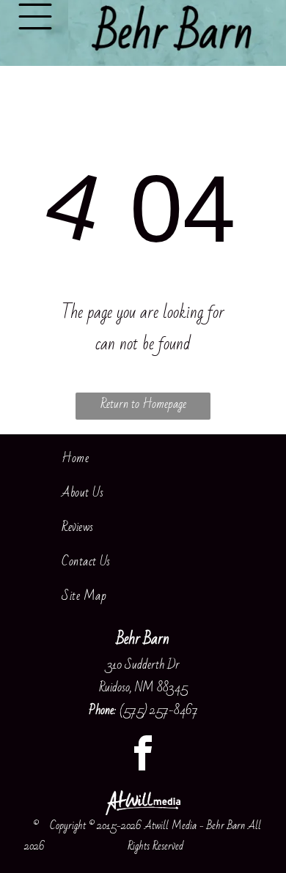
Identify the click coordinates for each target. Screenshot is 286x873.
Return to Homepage (143, 404)
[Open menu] (35, 16)
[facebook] (143, 755)
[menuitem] (143, 458)
